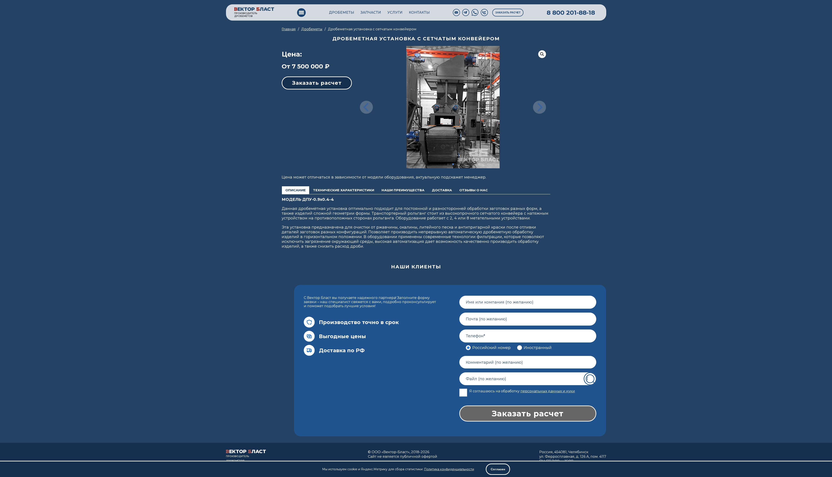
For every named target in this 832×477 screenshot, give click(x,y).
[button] (446, 164)
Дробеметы (341, 12)
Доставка (442, 190)
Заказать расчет (507, 12)
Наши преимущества (403, 190)
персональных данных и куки (547, 391)
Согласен (498, 469)
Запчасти (371, 12)
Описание (295, 190)
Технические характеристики (343, 190)
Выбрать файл (591, 378)
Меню (301, 12)
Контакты (419, 12)
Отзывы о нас (473, 190)
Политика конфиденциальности (449, 469)
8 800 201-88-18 (571, 12)
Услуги (394, 12)
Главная (289, 29)
